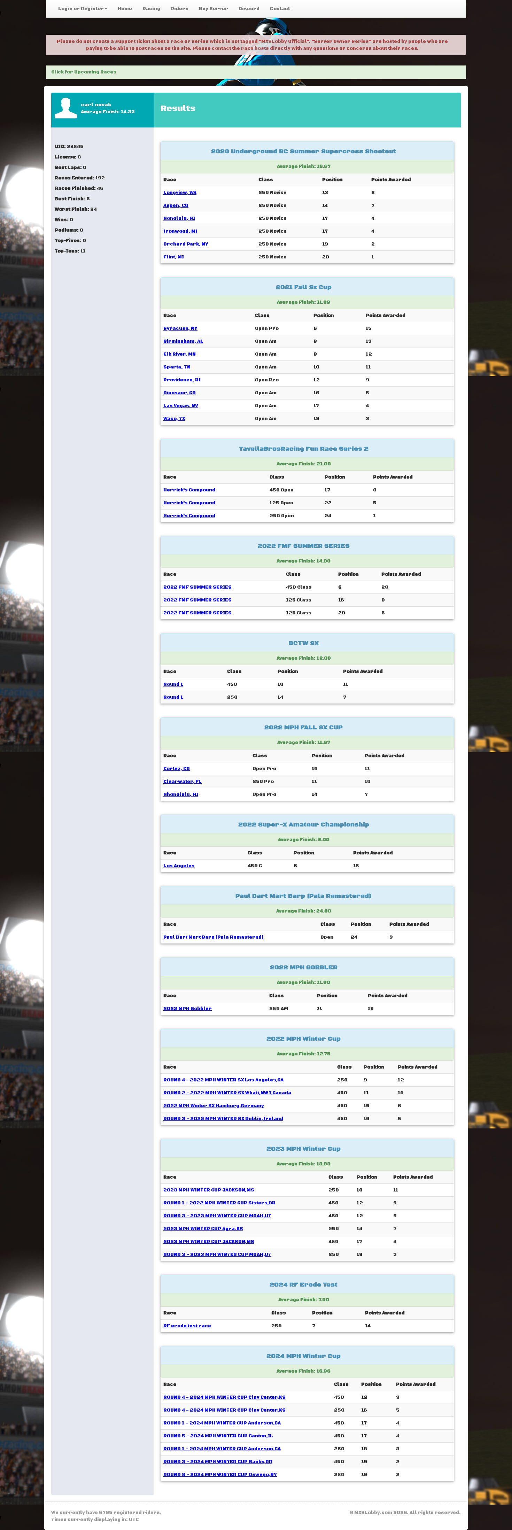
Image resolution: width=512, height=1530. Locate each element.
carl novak (96, 105)
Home (125, 8)
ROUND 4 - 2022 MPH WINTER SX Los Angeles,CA (223, 1080)
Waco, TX (174, 418)
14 (325, 205)
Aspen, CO (175, 205)
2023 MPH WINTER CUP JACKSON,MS (208, 1190)
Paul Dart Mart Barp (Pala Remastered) (213, 937)
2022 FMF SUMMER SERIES (197, 587)
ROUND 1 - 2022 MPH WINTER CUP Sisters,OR (219, 1203)
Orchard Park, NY (185, 244)
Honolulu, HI (179, 218)
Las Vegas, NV (180, 406)
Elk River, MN (179, 354)
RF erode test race (187, 1326)
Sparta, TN (177, 367)
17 (325, 218)
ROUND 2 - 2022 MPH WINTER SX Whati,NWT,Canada (227, 1093)
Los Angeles (179, 866)
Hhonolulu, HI (180, 794)
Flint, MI (173, 257)
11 (314, 781)
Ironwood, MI (180, 231)
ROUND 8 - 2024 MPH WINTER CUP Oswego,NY (220, 1474)
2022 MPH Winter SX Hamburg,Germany (213, 1106)
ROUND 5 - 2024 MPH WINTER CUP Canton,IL (218, 1436)
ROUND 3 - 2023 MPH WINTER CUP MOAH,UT (217, 1216)
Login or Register (81, 8)
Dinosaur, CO (179, 393)
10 (316, 367)
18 (316, 418)
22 (328, 503)
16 (316, 393)
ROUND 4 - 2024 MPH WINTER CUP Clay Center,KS (224, 1397)
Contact (280, 8)
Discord (249, 8)
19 (325, 244)
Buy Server (213, 8)
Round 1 (173, 684)
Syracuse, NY (180, 328)
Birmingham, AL (183, 341)
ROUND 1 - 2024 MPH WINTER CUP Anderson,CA (222, 1423)
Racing (151, 8)
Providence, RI (182, 380)
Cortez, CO (176, 768)
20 (325, 257)
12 (316, 380)
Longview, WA (179, 192)
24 (328, 516)
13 (325, 192)
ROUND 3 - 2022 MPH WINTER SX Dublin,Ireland (223, 1118)
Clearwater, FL (182, 781)
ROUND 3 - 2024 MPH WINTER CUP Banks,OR (217, 1462)
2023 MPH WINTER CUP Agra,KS (203, 1229)
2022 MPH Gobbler (187, 1008)
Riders (179, 8)
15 (367, 1106)
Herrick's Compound (189, 490)
